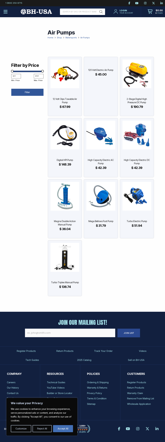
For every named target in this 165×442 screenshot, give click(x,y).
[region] (41, 417)
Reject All (42, 428)
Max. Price (38, 80)
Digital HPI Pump (65, 160)
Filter (27, 92)
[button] (123, 11)
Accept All (63, 428)
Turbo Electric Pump (137, 221)
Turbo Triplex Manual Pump (65, 282)
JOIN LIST (129, 333)
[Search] (101, 12)
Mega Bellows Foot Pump (100, 221)
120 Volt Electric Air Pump (100, 70)
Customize (21, 428)
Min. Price (15, 80)
